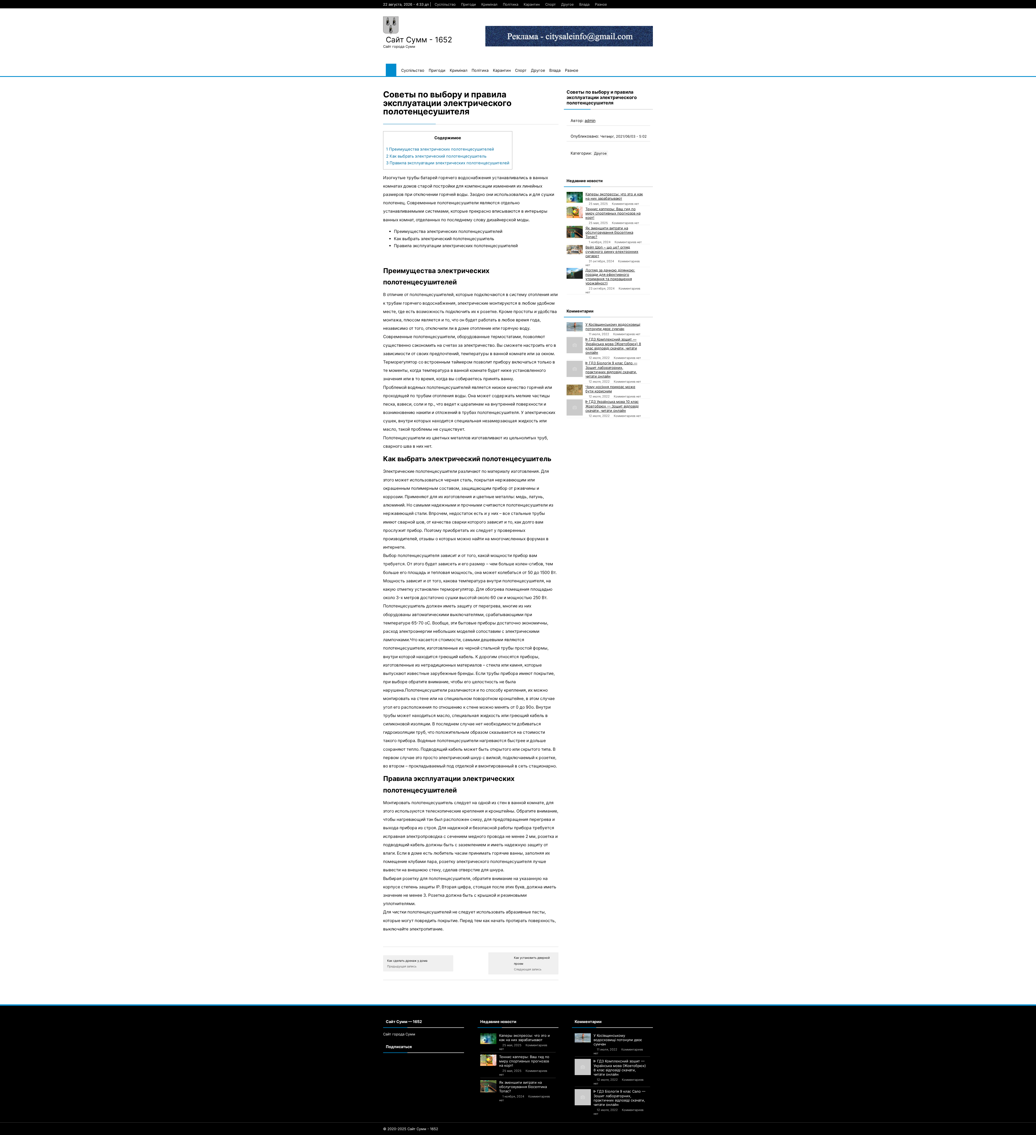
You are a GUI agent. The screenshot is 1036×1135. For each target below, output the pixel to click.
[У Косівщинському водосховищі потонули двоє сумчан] (575, 326)
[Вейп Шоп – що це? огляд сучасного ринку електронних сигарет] (575, 249)
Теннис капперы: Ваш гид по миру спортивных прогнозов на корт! (612, 213)
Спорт (550, 4)
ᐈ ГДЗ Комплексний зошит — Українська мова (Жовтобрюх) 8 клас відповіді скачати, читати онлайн (613, 346)
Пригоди (468, 4)
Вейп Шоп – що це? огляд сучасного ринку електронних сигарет (611, 251)
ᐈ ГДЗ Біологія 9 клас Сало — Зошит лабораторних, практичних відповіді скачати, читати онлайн (611, 369)
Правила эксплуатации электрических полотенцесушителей (447, 163)
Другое (567, 4)
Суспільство (445, 4)
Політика (510, 4)
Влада (584, 4)
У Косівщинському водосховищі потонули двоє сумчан (612, 326)
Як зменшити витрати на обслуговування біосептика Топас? (609, 232)
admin (590, 120)
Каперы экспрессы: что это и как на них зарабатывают (614, 196)
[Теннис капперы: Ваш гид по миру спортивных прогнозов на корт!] (575, 212)
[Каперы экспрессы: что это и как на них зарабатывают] (575, 197)
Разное (601, 4)
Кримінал (489, 4)
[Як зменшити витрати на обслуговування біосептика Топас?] (575, 232)
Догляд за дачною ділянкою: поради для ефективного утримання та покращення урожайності (610, 276)
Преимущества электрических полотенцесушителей (440, 149)
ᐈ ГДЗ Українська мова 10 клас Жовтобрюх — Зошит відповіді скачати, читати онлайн (612, 406)
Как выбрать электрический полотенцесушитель (436, 156)
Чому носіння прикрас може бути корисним (610, 389)
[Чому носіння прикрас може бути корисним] (575, 390)
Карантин (532, 4)
